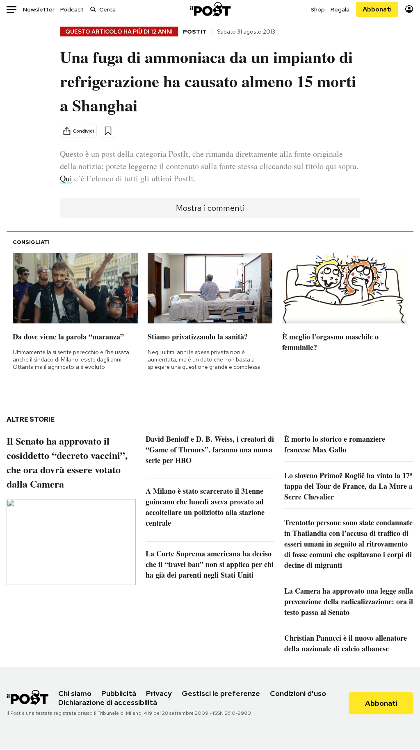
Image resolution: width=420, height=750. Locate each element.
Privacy (159, 693)
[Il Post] (210, 9)
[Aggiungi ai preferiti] (108, 131)
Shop (317, 9)
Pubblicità (118, 693)
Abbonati (377, 9)
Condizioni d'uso (298, 693)
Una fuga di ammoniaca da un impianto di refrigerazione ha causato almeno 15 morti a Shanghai (208, 81)
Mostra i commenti (210, 208)
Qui (66, 178)
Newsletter (39, 9)
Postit (195, 31)
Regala (340, 9)
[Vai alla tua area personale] (409, 9)
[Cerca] (93, 9)
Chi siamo (74, 693)
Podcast (72, 9)
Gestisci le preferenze (221, 693)
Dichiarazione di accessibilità (107, 702)
